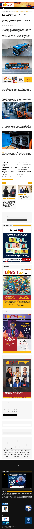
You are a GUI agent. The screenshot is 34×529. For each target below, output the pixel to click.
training (15, 454)
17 (4, 409)
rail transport (6, 450)
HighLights (8, 198)
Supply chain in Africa (22, 452)
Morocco (18, 448)
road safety (11, 450)
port (29, 448)
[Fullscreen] (30, 488)
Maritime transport (12, 448)
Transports (18, 18)
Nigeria (21, 448)
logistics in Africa (6, 448)
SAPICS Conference (27, 450)
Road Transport (15, 18)
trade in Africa (10, 454)
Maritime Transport (13, 198)
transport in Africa (16, 456)
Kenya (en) (9, 18)
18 (6, 409)
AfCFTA (19, 194)
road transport (17, 450)
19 (8, 409)
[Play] (3, 488)
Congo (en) (5, 198)
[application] (17, 481)
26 (8, 411)
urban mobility (26, 456)
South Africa (5, 452)
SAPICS (22, 450)
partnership (25, 448)
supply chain (16, 452)
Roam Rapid (11, 179)
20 (10, 409)
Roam (8, 20)
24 (4, 411)
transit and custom (27, 454)
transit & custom (20, 454)
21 (12, 409)
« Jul (3, 417)
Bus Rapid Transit (5, 179)
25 (6, 411)
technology (28, 452)
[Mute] (29, 488)
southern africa (11, 452)
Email (7, 216)
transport (7, 456)
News (12, 18)
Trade (24, 194)
